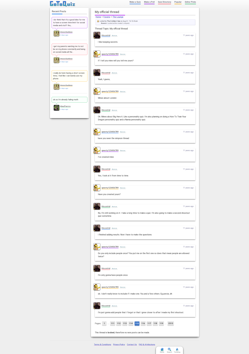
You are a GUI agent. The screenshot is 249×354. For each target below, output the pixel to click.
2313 (170, 323)
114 (131, 323)
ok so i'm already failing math (65, 99)
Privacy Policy (119, 344)
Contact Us (132, 344)
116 (143, 323)
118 (155, 323)
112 (118, 323)
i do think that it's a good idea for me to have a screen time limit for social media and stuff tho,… (69, 23)
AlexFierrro (65, 106)
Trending (177, 352)
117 (149, 323)
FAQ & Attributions (147, 344)
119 (161, 323)
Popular (178, 2)
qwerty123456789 (110, 54)
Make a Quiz (135, 2)
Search (169, 352)
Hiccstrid (106, 35)
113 (125, 323)
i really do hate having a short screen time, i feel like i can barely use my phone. (69, 76)
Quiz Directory (164, 2)
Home (98, 17)
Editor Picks (190, 2)
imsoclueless (66, 32)
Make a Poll (149, 2)
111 (112, 323)
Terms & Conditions (102, 344)
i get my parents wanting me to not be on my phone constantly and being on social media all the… (69, 49)
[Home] (62, 4)
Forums (106, 17)
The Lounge (117, 17)
